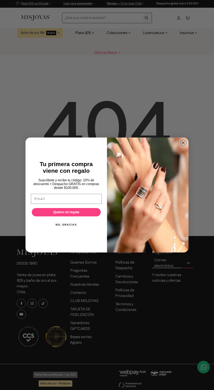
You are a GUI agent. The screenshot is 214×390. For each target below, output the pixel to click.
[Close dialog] (183, 143)
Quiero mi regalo (66, 212)
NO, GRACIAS (66, 224)
